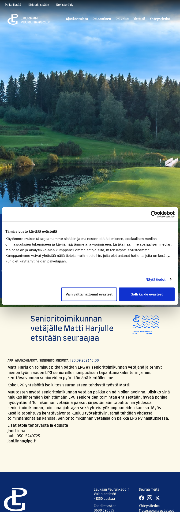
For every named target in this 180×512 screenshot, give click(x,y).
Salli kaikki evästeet (147, 294)
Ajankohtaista (77, 19)
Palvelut (122, 19)
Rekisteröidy (64, 5)
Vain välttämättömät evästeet (89, 294)
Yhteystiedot (160, 19)
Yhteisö (139, 19)
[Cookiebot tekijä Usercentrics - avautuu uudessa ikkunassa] (154, 214)
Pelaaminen (102, 19)
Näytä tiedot (155, 279)
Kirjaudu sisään (38, 5)
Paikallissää (13, 5)
